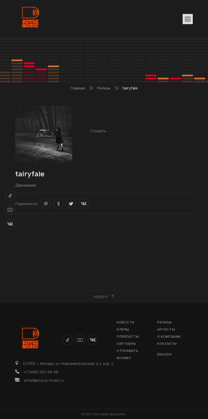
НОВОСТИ (125, 322)
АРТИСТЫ (166, 329)
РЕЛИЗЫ (164, 322)
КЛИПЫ (123, 329)
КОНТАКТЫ (167, 344)
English (164, 354)
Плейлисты (128, 336)
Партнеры (126, 344)
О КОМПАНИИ (169, 336)
